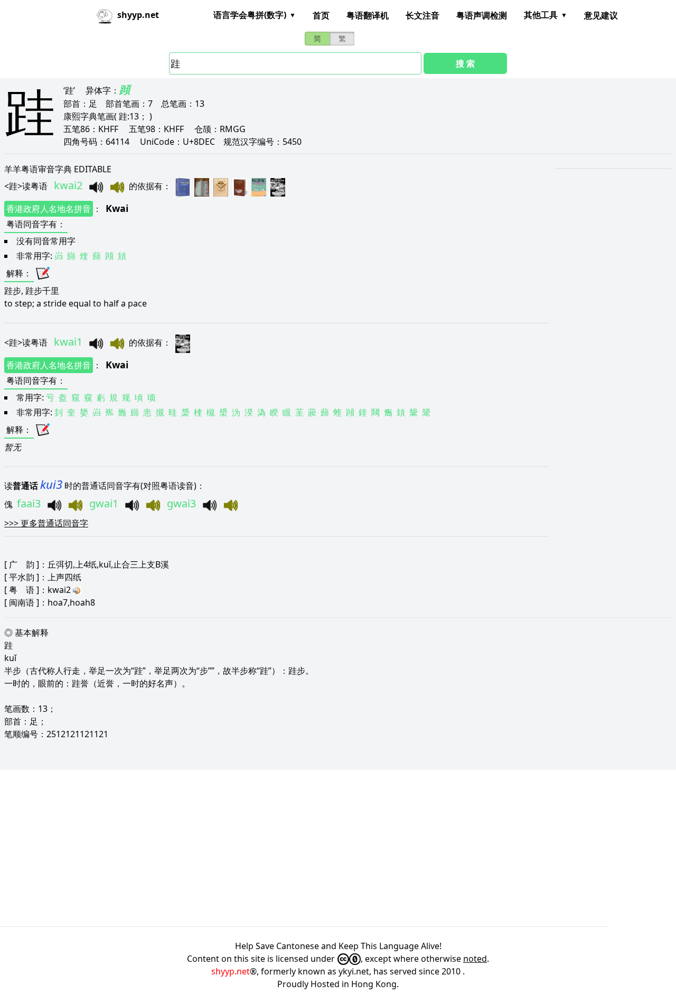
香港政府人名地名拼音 (48, 209)
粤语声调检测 (481, 15)
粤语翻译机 (367, 15)
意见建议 (601, 15)
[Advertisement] (317, 848)
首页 (321, 15)
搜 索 (465, 63)
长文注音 (422, 15)
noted (475, 958)
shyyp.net (230, 971)
